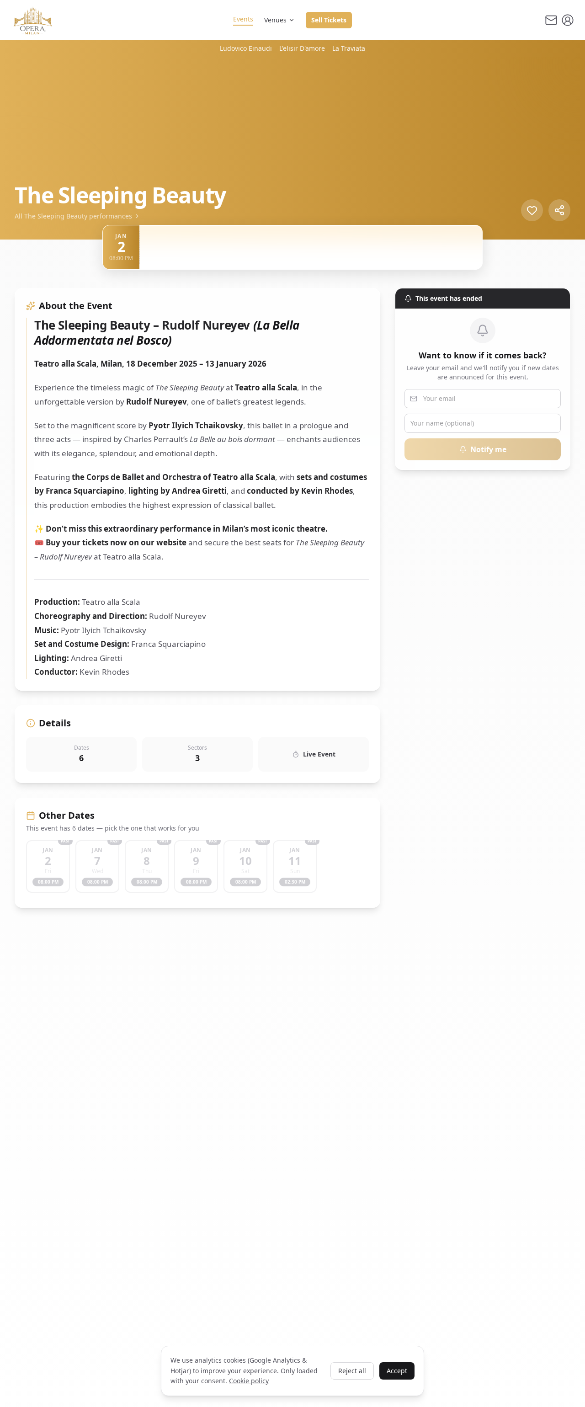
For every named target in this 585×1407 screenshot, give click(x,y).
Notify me (488, 449)
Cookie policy (249, 1380)
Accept (397, 1370)
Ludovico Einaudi (246, 48)
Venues (275, 20)
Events (243, 19)
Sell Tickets (328, 20)
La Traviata (348, 48)
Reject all (352, 1370)
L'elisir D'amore (302, 48)
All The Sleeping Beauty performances (73, 216)
